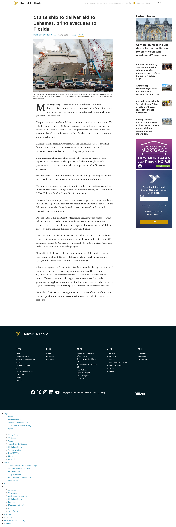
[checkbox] (154, 214)
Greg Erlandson (14, 474)
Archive (7, 523)
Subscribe (157, 3)
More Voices (82, 379)
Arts (17, 368)
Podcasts (50, 357)
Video (48, 354)
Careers (110, 371)
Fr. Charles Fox (14, 471)
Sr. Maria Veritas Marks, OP (87, 360)
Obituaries (20, 374)
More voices (13, 480)
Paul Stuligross (83, 376)
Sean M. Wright (83, 373)
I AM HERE (13, 453)
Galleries (50, 360)
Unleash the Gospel (16, 505)
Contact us (112, 357)
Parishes (110, 368)
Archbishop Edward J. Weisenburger (86, 355)
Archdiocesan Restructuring (19, 425)
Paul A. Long (82, 370)
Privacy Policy (158, 205)
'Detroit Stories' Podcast (17, 444)
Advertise (142, 357)
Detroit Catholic (42, 35)
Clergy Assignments (24, 371)
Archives (111, 360)
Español (128, 3)
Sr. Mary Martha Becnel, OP (87, 366)
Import (73, 35)
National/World (102, 3)
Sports (18, 363)
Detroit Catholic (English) (14, 520)
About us (111, 354)
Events (92, 3)
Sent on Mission (14, 450)
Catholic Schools (23, 365)
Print (81, 35)
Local (86, 3)
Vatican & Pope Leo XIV (116, 3)
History (11, 456)
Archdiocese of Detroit (117, 363)
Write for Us (143, 360)
